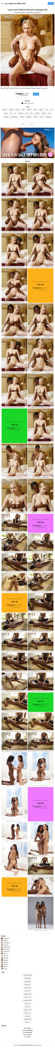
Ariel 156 (5, 955)
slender (37, 113)
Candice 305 (6, 947)
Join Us (51, 3)
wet (51, 110)
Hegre (15, 3)
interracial (48, 117)
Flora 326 (5, 945)
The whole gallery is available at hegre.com (27, 12)
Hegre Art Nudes (27, 1034)
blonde (17, 110)
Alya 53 (5, 968)
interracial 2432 (27, 975)
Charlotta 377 (6, 943)
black (35, 110)
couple (35, 117)
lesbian (41, 110)
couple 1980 (27, 981)
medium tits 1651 (27, 1000)
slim (49, 113)
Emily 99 (5, 958)
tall (26, 113)
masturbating (14, 117)
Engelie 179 (6, 951)
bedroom (29, 110)
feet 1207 (27, 1007)
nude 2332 (27, 978)
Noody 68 (5, 964)
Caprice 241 (6, 949)
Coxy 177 (5, 953)
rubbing (6, 117)
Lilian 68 (5, 962)
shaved (11, 110)
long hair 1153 (27, 1010)
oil (15, 113)
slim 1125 (27, 1016)
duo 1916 (27, 991)
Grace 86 (5, 960)
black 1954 (27, 984)
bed (23, 110)
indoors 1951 (27, 988)
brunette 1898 (27, 994)
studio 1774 (28, 997)
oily (11, 113)
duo (47, 110)
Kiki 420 (5, 940)
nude (31, 113)
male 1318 (27, 1003)
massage (20, 113)
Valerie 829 (6, 938)
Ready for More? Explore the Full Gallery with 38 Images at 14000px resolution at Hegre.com (24, 88)
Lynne (32, 103)
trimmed (5, 110)
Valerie (25, 103)
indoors (44, 113)
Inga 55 (5, 966)
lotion (6, 113)
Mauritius (28, 117)
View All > (27, 1022)
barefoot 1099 (27, 1019)
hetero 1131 (27, 1013)
